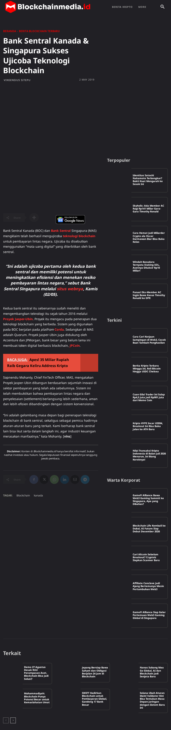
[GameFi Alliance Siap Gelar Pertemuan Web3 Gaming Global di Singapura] (119, 615)
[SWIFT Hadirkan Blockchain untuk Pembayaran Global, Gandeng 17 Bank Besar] (71, 698)
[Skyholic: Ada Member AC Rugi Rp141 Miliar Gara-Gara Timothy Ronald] (119, 209)
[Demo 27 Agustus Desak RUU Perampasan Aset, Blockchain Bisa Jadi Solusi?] (13, 672)
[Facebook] (33, 479)
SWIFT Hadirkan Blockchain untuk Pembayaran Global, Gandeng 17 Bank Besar (94, 698)
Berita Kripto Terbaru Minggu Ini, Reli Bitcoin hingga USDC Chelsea (147, 368)
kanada (38, 495)
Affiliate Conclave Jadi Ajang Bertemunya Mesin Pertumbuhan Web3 (148, 586)
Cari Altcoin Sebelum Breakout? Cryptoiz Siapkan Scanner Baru (146, 557)
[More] (34, 217)
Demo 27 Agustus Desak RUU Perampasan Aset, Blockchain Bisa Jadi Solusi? (36, 672)
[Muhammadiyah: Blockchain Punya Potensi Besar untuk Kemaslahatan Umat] (13, 698)
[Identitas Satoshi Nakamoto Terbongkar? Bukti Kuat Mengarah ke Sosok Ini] (119, 180)
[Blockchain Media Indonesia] (47, 7)
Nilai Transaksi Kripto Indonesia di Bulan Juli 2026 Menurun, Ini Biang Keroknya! (149, 455)
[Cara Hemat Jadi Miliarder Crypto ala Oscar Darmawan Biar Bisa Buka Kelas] (119, 238)
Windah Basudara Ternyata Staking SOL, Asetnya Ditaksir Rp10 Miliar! (146, 266)
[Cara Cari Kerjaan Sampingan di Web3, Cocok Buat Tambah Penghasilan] (119, 340)
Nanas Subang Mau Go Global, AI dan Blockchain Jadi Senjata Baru (152, 672)
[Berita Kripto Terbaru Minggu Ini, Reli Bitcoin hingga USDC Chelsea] (119, 369)
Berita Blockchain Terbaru (39, 31)
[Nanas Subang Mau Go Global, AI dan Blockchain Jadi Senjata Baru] (128, 672)
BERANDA (9, 31)
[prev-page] (6, 720)
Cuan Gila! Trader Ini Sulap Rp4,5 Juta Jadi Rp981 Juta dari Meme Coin (149, 397)
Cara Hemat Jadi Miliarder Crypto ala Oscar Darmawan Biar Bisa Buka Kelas (149, 237)
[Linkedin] (64, 479)
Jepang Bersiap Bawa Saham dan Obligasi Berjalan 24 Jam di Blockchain (95, 672)
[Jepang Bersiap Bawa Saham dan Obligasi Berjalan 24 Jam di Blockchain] (71, 672)
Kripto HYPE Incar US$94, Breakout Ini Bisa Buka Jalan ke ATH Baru (148, 426)
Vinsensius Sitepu (17, 80)
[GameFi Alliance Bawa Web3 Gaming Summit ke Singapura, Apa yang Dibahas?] (119, 500)
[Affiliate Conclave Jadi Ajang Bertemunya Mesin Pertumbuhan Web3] (119, 586)
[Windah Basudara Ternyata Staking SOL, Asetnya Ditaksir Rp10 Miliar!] (119, 267)
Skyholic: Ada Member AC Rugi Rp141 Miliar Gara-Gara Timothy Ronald (148, 208)
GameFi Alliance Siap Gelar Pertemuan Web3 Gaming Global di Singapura (149, 615)
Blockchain (23, 495)
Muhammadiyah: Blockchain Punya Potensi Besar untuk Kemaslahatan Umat (37, 698)
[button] (162, 7)
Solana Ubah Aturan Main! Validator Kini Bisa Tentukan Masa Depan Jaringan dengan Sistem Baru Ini (152, 700)
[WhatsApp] (54, 479)
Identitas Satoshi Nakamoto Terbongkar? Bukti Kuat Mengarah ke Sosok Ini (148, 180)
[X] (44, 479)
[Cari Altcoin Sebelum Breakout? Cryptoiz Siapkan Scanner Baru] (119, 558)
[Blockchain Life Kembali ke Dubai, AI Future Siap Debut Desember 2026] (119, 529)
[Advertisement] (85, 119)
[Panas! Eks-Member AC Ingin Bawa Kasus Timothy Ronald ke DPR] (119, 296)
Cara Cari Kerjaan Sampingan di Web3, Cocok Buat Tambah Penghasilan (149, 339)
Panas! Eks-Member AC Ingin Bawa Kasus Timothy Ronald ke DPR (149, 295)
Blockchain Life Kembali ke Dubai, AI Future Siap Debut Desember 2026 (149, 528)
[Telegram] (85, 479)
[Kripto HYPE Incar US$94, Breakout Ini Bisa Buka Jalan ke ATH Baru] (119, 427)
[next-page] (13, 720)
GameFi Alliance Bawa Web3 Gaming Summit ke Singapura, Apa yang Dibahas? (148, 500)
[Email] (74, 479)
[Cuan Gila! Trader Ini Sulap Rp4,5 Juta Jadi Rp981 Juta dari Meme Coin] (119, 398)
